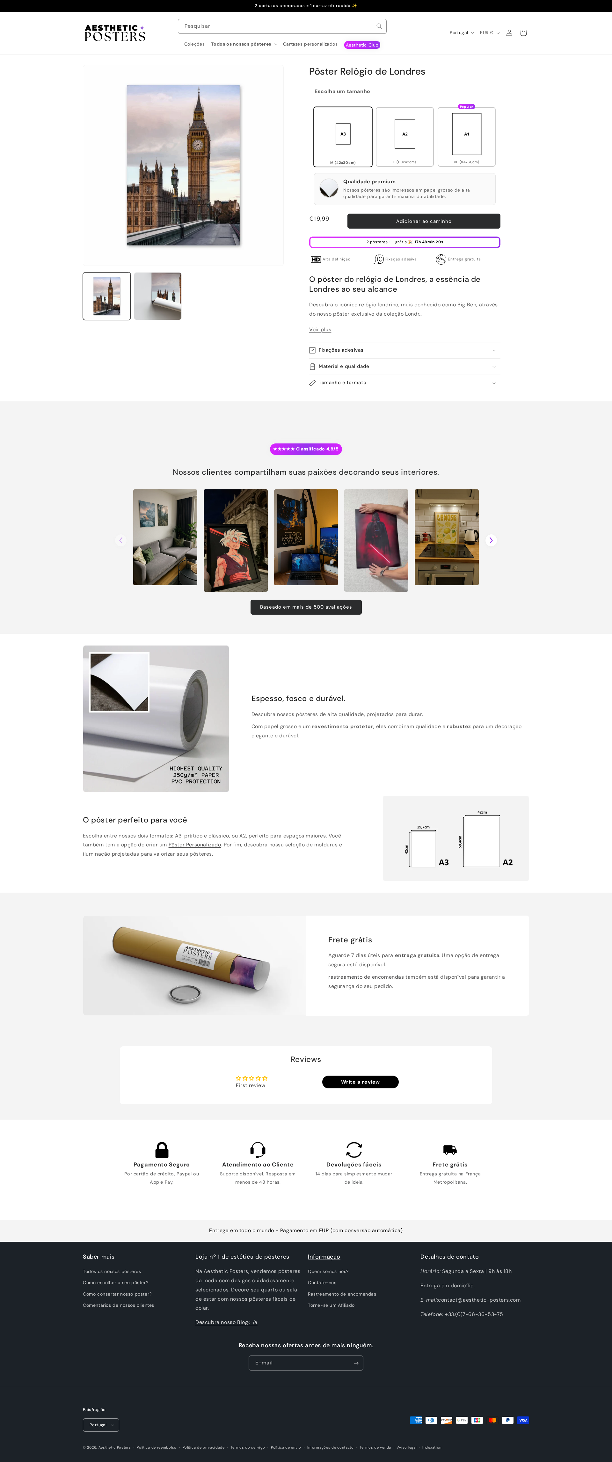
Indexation (431, 1447)
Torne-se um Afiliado (331, 1305)
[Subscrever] (356, 1363)
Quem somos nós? (328, 1271)
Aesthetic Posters (114, 1447)
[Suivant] (491, 540)
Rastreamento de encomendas (342, 1294)
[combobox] (282, 26)
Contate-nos (322, 1283)
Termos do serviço (247, 1447)
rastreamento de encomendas (366, 977)
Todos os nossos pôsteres (112, 1271)
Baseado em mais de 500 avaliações (306, 607)
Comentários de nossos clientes (118, 1305)
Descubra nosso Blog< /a (226, 1322)
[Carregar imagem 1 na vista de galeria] (107, 296)
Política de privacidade (204, 1447)
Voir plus (320, 329)
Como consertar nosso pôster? (117, 1294)
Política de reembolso (157, 1447)
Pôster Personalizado (195, 844)
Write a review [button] (360, 1081)
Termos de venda (375, 1447)
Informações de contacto (330, 1447)
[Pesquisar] (379, 26)
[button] (244, 44)
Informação (324, 1257)
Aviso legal (407, 1447)
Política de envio (286, 1447)
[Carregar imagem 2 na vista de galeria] (158, 296)
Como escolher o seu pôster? (115, 1283)
